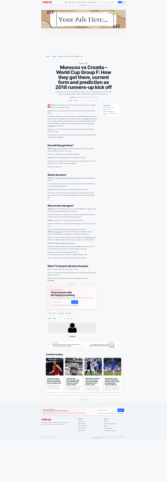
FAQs (105, 426)
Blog (70, 2)
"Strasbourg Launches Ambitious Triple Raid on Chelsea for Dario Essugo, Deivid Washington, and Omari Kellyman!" (112, 381)
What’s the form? (107, 109)
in (86, 100)
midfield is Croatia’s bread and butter (65, 243)
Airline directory (82, 428)
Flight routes (81, 430)
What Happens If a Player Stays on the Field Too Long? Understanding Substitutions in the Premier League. (92, 381)
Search (119, 2)
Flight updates (82, 423)
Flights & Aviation (91, 2)
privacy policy (74, 305)
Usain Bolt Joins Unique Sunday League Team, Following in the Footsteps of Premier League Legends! (73, 381)
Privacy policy (107, 428)
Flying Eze (73, 97)
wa (89, 100)
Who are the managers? (109, 111)
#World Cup (68, 313)
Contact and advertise (110, 423)
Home (47, 56)
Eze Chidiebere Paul (52, 392)
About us (106, 421)
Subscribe (74, 302)
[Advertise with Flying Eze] (83, 19)
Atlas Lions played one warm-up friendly (66, 178)
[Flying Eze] (47, 2)
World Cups (87, 119)
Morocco (55, 148)
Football (54, 56)
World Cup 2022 (60, 313)
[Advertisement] (83, 44)
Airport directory (82, 426)
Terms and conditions (109, 430)
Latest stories (81, 421)
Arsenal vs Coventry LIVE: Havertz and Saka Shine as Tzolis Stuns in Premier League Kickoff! (54, 381)
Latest (66, 2)
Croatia (49, 129)
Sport (73, 2)
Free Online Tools (80, 2)
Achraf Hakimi (57, 232)
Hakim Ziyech (89, 237)
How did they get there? (109, 107)
